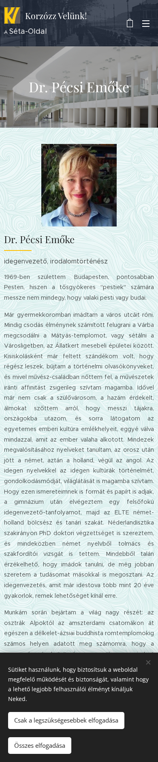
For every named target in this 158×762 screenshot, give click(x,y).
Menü (146, 23)
